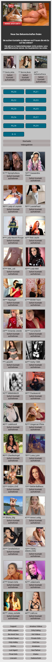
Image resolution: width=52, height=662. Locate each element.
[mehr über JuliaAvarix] (35, 570)
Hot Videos (36, 634)
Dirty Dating (35, 630)
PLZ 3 (35, 100)
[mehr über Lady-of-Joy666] (13, 195)
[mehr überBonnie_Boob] (25, 62)
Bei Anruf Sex (13, 634)
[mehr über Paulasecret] (35, 381)
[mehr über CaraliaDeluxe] (13, 537)
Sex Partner (35, 650)
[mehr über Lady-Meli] (35, 257)
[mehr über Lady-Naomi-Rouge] (13, 226)
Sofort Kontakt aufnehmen (10, 77)
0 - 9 (14, 134)
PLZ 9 (35, 126)
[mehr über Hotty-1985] (35, 350)
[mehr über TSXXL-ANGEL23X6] (35, 537)
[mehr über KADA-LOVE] (13, 475)
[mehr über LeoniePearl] (35, 195)
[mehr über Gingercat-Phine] (35, 413)
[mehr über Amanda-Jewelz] (13, 319)
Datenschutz (36, 658)
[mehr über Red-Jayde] (35, 226)
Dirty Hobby (13, 642)
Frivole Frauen (13, 638)
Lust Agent (13, 650)
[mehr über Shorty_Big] (13, 506)
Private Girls (36, 638)
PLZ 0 (13, 92)
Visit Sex (35, 642)
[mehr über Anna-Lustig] (35, 506)
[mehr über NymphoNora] (13, 161)
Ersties (13, 646)
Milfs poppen (13, 630)
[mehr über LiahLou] (35, 601)
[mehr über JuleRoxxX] (13, 413)
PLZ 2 (13, 100)
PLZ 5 (35, 109)
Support (13, 626)
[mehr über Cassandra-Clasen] (35, 161)
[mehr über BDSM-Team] (35, 288)
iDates (35, 654)
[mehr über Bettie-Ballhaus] (35, 475)
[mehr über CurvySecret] (35, 319)
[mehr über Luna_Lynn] (35, 444)
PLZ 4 (13, 109)
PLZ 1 (35, 92)
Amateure (36, 646)
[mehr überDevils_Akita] (9, 62)
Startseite (27, 141)
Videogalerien (27, 145)
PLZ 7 (35, 117)
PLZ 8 (13, 126)
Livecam (13, 658)
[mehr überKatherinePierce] (41, 62)
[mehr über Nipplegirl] (13, 288)
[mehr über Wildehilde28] (13, 381)
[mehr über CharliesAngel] (13, 444)
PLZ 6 (13, 117)
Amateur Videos (36, 626)
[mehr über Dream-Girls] (13, 570)
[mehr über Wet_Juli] (13, 257)
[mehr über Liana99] (13, 350)
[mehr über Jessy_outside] (13, 601)
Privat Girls (13, 654)
